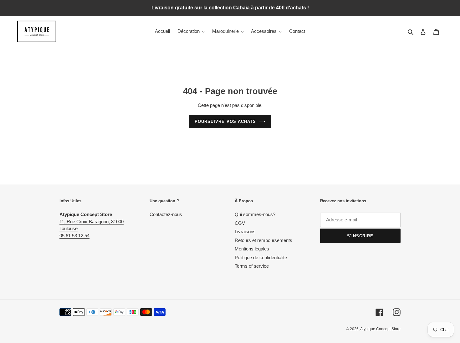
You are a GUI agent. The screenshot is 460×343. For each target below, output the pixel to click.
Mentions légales (252, 248)
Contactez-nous (166, 214)
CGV (240, 223)
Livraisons (245, 231)
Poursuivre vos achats (225, 121)
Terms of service (252, 266)
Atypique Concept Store (380, 329)
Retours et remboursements (263, 240)
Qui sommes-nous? (255, 214)
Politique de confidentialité (261, 257)
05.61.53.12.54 (74, 235)
